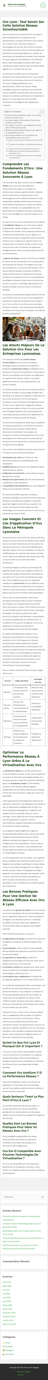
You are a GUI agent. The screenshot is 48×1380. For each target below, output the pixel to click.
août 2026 (7, 1282)
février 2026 (7, 1305)
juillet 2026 (7, 1286)
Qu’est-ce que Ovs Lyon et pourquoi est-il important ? (26, 141)
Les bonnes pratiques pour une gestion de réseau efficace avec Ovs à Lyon (21, 136)
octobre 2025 (8, 1320)
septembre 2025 (9, 1324)
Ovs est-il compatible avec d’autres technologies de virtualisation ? (25, 157)
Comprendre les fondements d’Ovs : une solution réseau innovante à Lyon (23, 116)
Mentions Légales (24, 1372)
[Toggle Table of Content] (40, 112)
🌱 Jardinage (8, 1347)
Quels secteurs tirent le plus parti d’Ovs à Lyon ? (24, 149)
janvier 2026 (7, 1309)
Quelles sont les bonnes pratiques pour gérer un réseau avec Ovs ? (24, 152)
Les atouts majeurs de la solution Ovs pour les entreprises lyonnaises (22, 121)
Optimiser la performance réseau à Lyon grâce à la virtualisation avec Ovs (23, 131)
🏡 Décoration (8, 1354)
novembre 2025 (9, 1317)
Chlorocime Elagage (16, 4)
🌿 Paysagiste (8, 1350)
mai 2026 (6, 1294)
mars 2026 (7, 1301)
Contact (20, 1375)
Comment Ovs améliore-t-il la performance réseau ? (25, 145)
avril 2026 (6, 1297)
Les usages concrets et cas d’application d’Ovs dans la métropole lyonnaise (23, 126)
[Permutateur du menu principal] (43, 5)
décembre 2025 (9, 1313)
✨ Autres (6, 1343)
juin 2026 (6, 1290)
